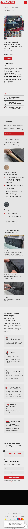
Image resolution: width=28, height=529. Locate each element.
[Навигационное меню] (25, 2)
